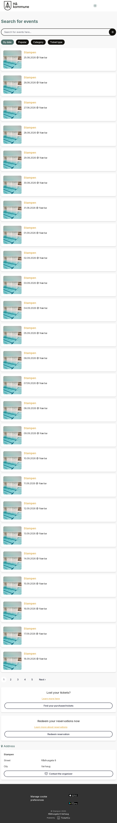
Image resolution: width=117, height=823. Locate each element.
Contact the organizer (60, 773)
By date (7, 42)
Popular (22, 42)
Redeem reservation (58, 734)
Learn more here (51, 698)
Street (7, 760)
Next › (42, 679)
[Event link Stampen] (11, 59)
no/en (109, 5)
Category (38, 42)
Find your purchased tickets (58, 705)
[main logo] (16, 5)
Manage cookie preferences (39, 798)
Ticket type (56, 42)
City (6, 766)
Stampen (30, 52)
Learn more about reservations (50, 727)
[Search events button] (112, 32)
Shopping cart (86, 5)
